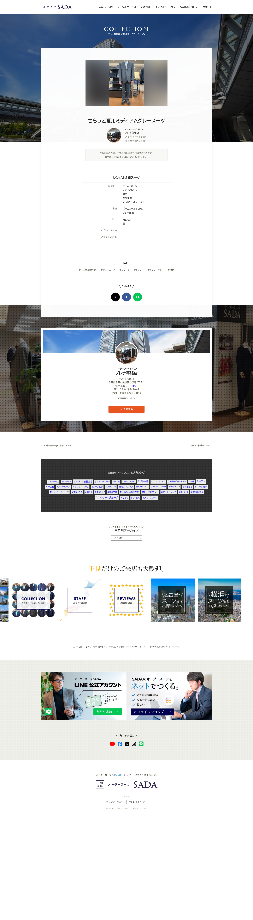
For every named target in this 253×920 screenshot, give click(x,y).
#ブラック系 (77, 492)
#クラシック (100, 492)
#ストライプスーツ (158, 487)
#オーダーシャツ (168, 492)
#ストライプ (183, 492)
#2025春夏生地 (87, 270)
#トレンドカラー (155, 270)
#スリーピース (63, 487)
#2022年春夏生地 (83, 481)
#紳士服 (50, 487)
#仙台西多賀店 (128, 481)
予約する (127, 409)
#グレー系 (124, 270)
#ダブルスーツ (141, 487)
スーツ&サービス (126, 7)
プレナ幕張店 (126, 371)
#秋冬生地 (187, 487)
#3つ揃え (135, 498)
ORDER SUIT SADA (122, 808)
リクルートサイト (135, 802)
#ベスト (201, 481)
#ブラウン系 (110, 487)
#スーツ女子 (97, 487)
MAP (134, 386)
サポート (207, 7)
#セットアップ (174, 487)
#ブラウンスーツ (158, 481)
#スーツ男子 (201, 487)
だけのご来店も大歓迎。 (126, 568)
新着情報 (146, 7)
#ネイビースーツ (102, 482)
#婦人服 (116, 481)
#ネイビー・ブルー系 (106, 497)
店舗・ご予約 (106, 7)
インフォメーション (165, 7)
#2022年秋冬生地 (130, 492)
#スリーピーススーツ (177, 481)
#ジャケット (66, 481)
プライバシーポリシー (115, 802)
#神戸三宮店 (53, 481)
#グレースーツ (108, 270)
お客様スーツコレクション (119, 473)
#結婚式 (125, 498)
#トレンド (138, 270)
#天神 (191, 481)
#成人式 (88, 492)
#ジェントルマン (125, 487)
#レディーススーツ (59, 492)
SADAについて (189, 7)
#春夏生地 (112, 492)
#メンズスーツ (150, 498)
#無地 (171, 270)
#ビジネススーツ (81, 487)
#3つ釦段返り (197, 492)
